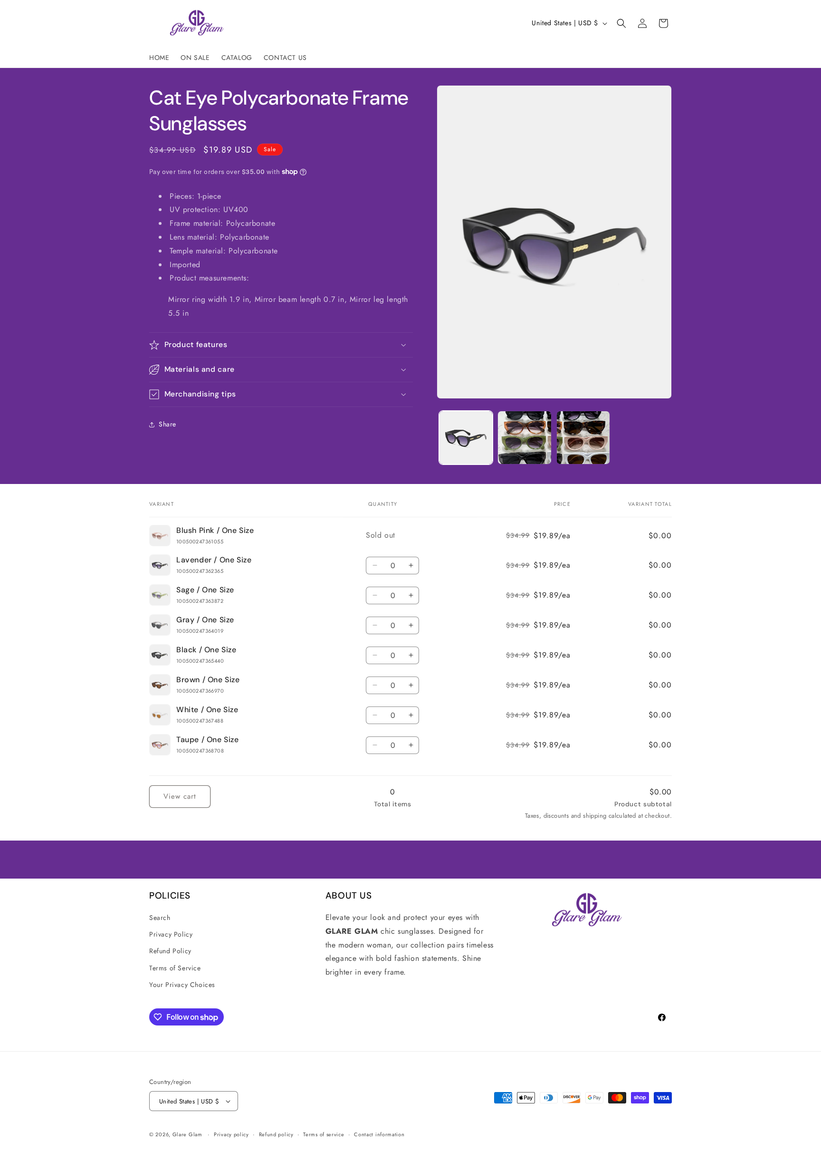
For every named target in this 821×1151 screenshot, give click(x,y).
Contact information (379, 1134)
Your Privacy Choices (182, 984)
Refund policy (276, 1134)
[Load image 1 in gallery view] (466, 437)
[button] (621, 23)
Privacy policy (231, 1134)
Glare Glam (188, 1134)
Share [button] (167, 424)
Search (160, 917)
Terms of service (323, 1134)
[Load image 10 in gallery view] (583, 437)
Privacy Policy (170, 934)
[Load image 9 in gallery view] (524, 437)
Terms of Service (175, 968)
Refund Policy (170, 951)
